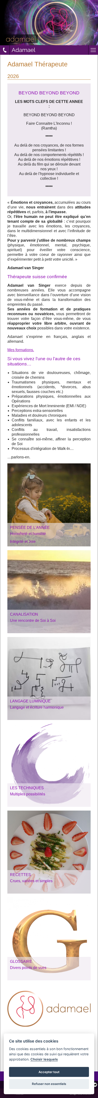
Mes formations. (20, 350)
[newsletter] (95, 1085)
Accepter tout (49, 1072)
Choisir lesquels (44, 1059)
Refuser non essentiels (49, 1084)
